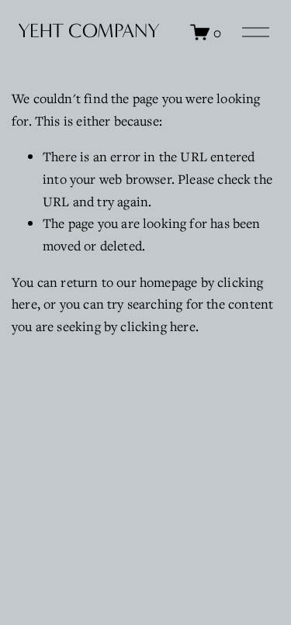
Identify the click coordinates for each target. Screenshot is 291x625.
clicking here (157, 326)
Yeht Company (89, 31)
